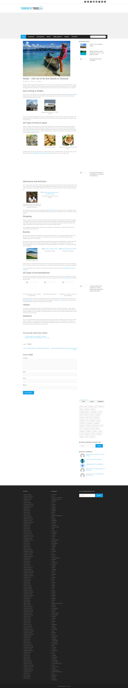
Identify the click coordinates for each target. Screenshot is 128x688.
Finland (53, 554)
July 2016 (26, 637)
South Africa (54, 642)
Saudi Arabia (55, 636)
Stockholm (99, 433)
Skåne (93, 433)
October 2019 (27, 574)
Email (24, 378)
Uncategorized (55, 670)
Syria (53, 652)
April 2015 (26, 658)
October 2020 (27, 554)
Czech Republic (55, 540)
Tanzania (54, 655)
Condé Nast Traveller (84, 412)
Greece (53, 564)
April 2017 (26, 623)
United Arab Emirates (56, 671)
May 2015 (26, 657)
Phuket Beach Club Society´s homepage (41, 153)
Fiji (52, 553)
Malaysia (54, 595)
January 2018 (27, 608)
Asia (53, 502)
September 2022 (28, 522)
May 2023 (26, 512)
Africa (53, 496)
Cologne (92, 409)
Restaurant (82, 431)
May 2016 (26, 640)
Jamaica (53, 582)
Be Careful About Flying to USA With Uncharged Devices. (36, 348)
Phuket (29, 344)
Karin (87, 417)
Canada (53, 523)
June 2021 (26, 543)
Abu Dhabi (54, 494)
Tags (83, 401)
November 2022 (27, 519)
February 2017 (27, 626)
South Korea (55, 644)
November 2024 (27, 496)
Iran (53, 575)
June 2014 (26, 675)
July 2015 (26, 653)
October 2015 (27, 649)
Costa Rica (54, 533)
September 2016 (28, 634)
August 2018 (27, 597)
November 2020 (27, 553)
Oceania (54, 618)
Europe (53, 549)
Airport (81, 406)
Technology (31, 36)
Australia (54, 504)
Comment (25, 358)
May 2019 (26, 582)
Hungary (54, 569)
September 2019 (28, 575)
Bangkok (91, 406)
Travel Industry (57, 36)
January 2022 (27, 533)
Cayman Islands (55, 527)
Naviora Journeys (89, 454)
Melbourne (82, 425)
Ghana (53, 561)
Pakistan (54, 621)
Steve (33, 81)
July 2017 (26, 618)
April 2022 (26, 528)
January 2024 (27, 502)
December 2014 (27, 665)
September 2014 (28, 670)
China (53, 530)
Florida (91, 414)
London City (82, 423)
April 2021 (26, 546)
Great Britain (55, 562)
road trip (95, 431)
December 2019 (27, 571)
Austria (53, 506)
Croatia (53, 535)
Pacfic (53, 619)
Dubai (81, 414)
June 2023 (26, 510)
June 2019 (26, 580)
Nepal (53, 611)
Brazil (53, 517)
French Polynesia (56, 558)
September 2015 (28, 650)
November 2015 (27, 647)
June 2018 (26, 600)
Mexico (53, 600)
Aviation (54, 507)
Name (24, 371)
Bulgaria (54, 519)
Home (23, 36)
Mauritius (54, 598)
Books (81, 409)
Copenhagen (93, 412)
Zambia (53, 678)
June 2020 (26, 561)
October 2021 (27, 538)
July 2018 (26, 598)
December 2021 (27, 535)
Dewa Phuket (68, 277)
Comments (100, 401)
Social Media (55, 640)
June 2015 (26, 655)
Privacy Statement (97, 459)
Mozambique (55, 608)
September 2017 (28, 614)
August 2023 (27, 507)
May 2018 (26, 601)
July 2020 (26, 559)
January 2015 (27, 663)
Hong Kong (97, 414)
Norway (54, 616)
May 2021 (26, 545)
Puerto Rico (54, 629)
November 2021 (27, 536)
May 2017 (26, 621)
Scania (81, 433)
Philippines (54, 624)
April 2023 (26, 514)
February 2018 (27, 606)
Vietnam (54, 676)
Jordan (53, 585)
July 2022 (26, 525)
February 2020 (27, 567)
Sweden (54, 649)
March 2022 (26, 530)
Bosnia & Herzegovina (57, 515)
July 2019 (26, 579)
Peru (53, 623)
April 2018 (26, 603)
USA (53, 673)
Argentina (54, 501)
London (98, 420)
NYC (81, 428)
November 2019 (27, 572)
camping (87, 409)
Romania (54, 632)
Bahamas (54, 509)
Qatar (53, 631)
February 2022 (27, 532)
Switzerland (54, 650)
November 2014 (27, 666)
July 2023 (26, 509)
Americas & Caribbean (57, 497)
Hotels (49, 36)
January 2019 (27, 588)
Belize (53, 512)
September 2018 (28, 595)
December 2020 (27, 551)
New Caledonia (55, 613)
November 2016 (27, 631)
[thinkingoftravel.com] (32, 8)
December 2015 (27, 645)
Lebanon (54, 592)
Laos (53, 588)
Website (25, 385)
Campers (54, 522)
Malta (53, 597)
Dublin (86, 414)
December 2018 (27, 590)
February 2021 (27, 549)
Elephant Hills (50, 210)
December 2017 (27, 610)
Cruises (100, 412)
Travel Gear (54, 660)
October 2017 (27, 613)
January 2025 (27, 494)
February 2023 (27, 517)
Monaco (54, 605)
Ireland (53, 577)
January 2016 (27, 644)
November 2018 (27, 592)
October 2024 (27, 497)
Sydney (81, 436)
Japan (53, 584)
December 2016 (27, 629)
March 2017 (26, 624)
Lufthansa (97, 423)
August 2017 (27, 616)
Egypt (53, 548)
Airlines (67, 36)
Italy (53, 580)
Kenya (53, 587)
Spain (53, 645)
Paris (92, 428)
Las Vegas (82, 420)
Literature (92, 420)
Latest (92, 401)
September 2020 (28, 556)
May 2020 (26, 562)
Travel (87, 436)
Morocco (54, 606)
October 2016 (27, 632)
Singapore (69, 94)
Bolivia (53, 514)
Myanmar (54, 610)
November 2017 (27, 611)
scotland (54, 637)
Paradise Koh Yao (30, 300)
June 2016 (26, 639)
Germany (54, 559)
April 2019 (26, 584)
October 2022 (27, 520)
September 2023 (28, 506)
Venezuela (54, 675)
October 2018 (27, 593)
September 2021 (28, 540)
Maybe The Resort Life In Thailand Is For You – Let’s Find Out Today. (97, 53)
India (53, 572)
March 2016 (26, 642)
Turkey (53, 665)
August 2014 (27, 671)
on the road (86, 428)
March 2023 (26, 515)
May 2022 (26, 527)
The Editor (74, 36)
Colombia (54, 532)
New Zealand (55, 614)
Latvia (53, 590)
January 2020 (27, 569)
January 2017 (27, 627)
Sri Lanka (54, 647)
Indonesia (54, 574)
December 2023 (27, 504)
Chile (53, 528)
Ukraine (53, 668)
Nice (102, 425)
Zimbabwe (54, 679)
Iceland (53, 571)
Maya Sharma (89, 459)
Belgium (54, 510)
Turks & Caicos (55, 666)
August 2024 (27, 499)
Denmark (54, 541)
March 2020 (26, 566)
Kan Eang (32, 131)
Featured (54, 551)
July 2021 (26, 541)
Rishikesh (89, 431)
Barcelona (101, 406)
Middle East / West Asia (57, 603)
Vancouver (93, 436)
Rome (100, 431)
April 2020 (26, 564)
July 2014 (26, 673)
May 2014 (26, 676)
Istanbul (81, 417)
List (87, 420)
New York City (96, 425)
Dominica (54, 545)
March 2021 (26, 548)
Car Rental (54, 525)
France (53, 556)
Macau (53, 593)
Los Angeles (89, 423)
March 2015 (26, 660)
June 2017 (26, 619)
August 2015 (27, 652)
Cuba (53, 538)
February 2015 (27, 662)
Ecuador (54, 546)
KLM (91, 417)
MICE (53, 601)
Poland (53, 626)
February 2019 (27, 587)
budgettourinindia (90, 464)
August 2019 (27, 577)
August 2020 (27, 558)
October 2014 (27, 668)
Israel (53, 579)
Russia (53, 634)
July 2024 (26, 501)
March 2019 (26, 585)
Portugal (54, 627)
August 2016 (27, 636)
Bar (96, 406)
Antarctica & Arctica (56, 499)
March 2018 (26, 605)
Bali (86, 406)
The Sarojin (61, 298)
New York (89, 425)
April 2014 (26, 678)
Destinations (40, 36)
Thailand (39, 81)
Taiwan (53, 653)
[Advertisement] (64, 23)
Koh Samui (97, 417)
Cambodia (54, 520)
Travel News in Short (56, 663)
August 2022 (27, 523)
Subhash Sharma (89, 468)
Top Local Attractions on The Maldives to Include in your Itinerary (97, 174)
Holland (54, 566)
